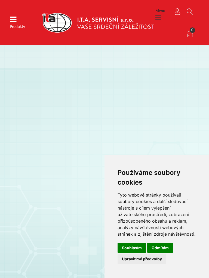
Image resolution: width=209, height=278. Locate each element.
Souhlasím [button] (132, 247)
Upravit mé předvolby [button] (142, 259)
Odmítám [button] (160, 247)
